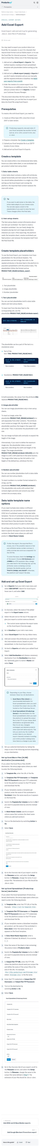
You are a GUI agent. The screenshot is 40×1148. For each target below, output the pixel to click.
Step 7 (26, 1075)
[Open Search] (34, 2)
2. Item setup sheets (9, 218)
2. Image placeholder (9, 405)
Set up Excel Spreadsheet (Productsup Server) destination (17, 889)
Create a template (27, 140)
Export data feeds (20, 12)
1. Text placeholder (9, 298)
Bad (29, 1142)
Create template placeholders (17, 250)
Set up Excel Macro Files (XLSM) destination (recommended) (14, 758)
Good (20, 1142)
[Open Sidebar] (37, 2)
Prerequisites (8, 109)
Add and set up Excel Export (16, 581)
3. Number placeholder (10, 470)
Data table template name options (15, 502)
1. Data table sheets (9, 171)
